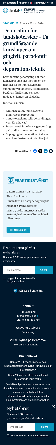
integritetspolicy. (15, 281)
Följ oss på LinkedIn (31, 290)
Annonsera (24, 3)
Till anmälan (16, 229)
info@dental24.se (26, 315)
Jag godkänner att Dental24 (21, 280)
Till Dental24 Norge (43, 3)
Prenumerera (9, 3)
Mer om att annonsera (26, 344)
